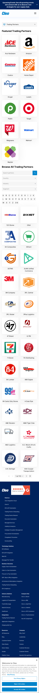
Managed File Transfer (8, 560)
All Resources (5, 633)
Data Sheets (5, 644)
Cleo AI (7, 504)
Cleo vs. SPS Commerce (27, 611)
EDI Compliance (6, 588)
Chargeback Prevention (11, 537)
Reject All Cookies (19, 684)
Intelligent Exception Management (14, 530)
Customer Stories (6, 640)
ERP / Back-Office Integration (9, 577)
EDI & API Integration (7, 552)
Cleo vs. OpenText (26, 604)
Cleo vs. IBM (24, 600)
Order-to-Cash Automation (9, 570)
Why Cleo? (22, 633)
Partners (21, 640)
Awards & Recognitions (25, 655)
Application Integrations (8, 621)
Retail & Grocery (6, 607)
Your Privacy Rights (19, 678)
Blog (3, 637)
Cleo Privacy (11, 674)
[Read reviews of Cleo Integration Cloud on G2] (20, 490)
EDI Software (5, 549)
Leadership (22, 637)
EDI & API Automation (10, 508)
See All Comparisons (26, 618)
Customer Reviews (24, 648)
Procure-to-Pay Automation (9, 574)
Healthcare (5, 611)
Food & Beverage (6, 604)
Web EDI (4, 556)
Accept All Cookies (19, 689)
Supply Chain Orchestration (9, 566)
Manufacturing (6, 596)
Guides (4, 651)
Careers (21, 644)
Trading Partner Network (11, 515)
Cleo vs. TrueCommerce (27, 615)
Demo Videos (5, 648)
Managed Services (10, 522)
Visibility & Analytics (10, 526)
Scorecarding (8, 541)
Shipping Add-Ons (7, 625)
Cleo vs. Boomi (25, 596)
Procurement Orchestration (12, 533)
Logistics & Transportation (9, 600)
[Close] (37, 660)
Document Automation (11, 519)
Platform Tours (6, 655)
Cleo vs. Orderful (25, 607)
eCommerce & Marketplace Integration (12, 581)
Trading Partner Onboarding (12, 511)
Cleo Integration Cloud (11, 500)
